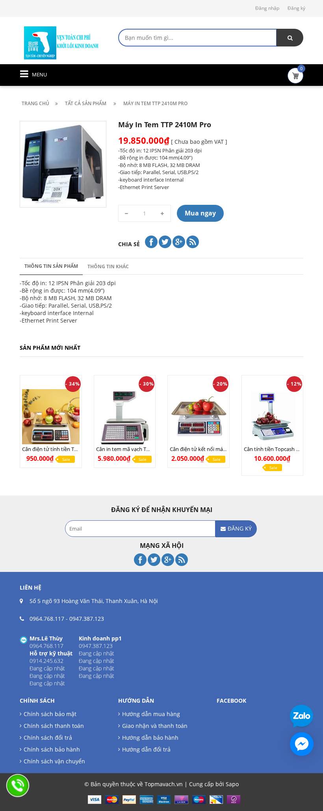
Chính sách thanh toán (54, 725)
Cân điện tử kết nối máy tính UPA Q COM (217, 449)
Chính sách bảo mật (50, 714)
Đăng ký (296, 8)
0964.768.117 (47, 618)
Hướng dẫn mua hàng (151, 714)
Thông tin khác (108, 266)
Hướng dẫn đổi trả (146, 749)
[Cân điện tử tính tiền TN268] (51, 417)
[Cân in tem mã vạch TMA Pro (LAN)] (125, 417)
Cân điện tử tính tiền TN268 (54, 449)
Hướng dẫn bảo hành (150, 737)
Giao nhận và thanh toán (154, 725)
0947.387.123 (86, 618)
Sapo (232, 784)
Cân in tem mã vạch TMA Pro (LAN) (137, 449)
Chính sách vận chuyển (54, 761)
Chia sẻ (129, 244)
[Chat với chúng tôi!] (302, 744)
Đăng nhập (267, 8)
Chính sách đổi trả (48, 737)
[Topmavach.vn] (61, 42)
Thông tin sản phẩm (51, 266)
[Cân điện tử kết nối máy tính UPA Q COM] (198, 417)
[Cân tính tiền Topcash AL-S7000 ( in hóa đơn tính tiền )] (272, 417)
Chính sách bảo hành (52, 749)
